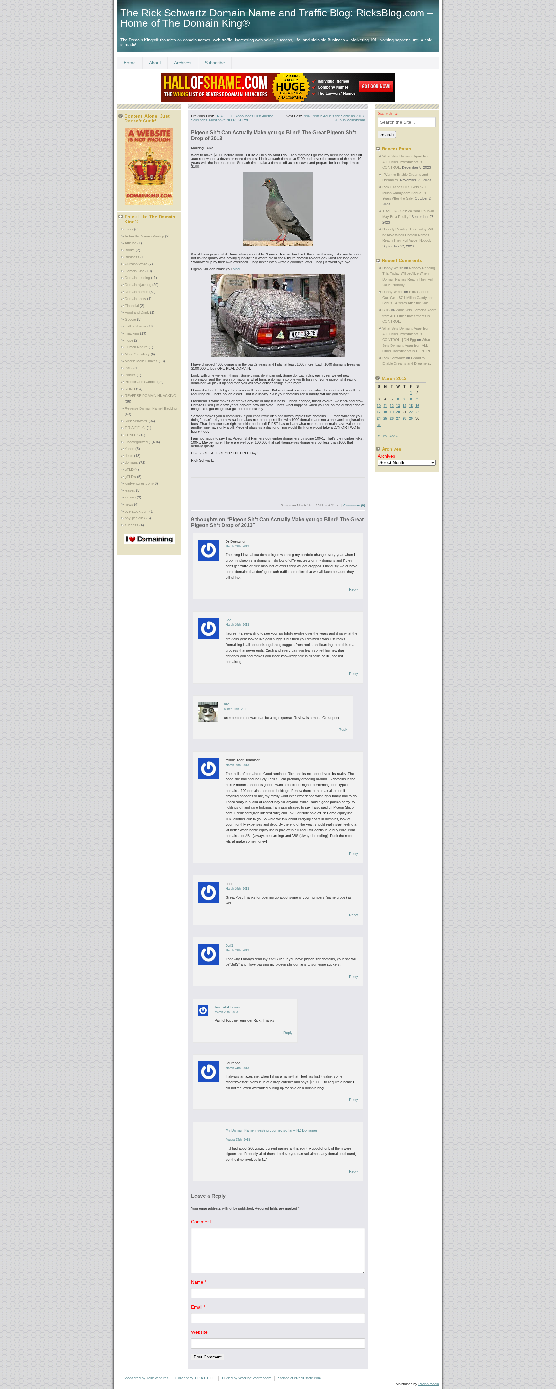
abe (227, 704)
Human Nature (136, 347)
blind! (237, 269)
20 (398, 412)
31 (379, 425)
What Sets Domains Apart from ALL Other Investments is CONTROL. (406, 161)
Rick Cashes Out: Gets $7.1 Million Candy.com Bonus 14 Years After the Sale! (404, 192)
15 (411, 406)
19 (392, 412)
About (155, 62)
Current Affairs (136, 264)
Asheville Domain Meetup (144, 236)
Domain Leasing (137, 278)
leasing (130, 497)
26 (392, 418)
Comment (201, 1221)
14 (404, 406)
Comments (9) (354, 505)
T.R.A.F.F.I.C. (135, 428)
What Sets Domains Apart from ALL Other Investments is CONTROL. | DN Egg (406, 334)
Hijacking (132, 333)
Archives (182, 62)
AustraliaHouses (227, 1007)
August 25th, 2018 (238, 1139)
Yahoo (129, 449)
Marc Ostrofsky (137, 354)
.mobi (129, 229)
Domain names (136, 292)
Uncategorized (136, 442)
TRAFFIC (132, 435)
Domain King (134, 271)
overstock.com (136, 511)
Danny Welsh (392, 268)
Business (132, 257)
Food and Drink (137, 312)
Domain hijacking (138, 285)
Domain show (135, 298)
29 (411, 418)
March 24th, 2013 (237, 1068)
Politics (130, 375)
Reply (353, 589)
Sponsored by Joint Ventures (146, 1378)
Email (198, 1307)
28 (404, 418)
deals (129, 456)
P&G (128, 368)
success (131, 525)
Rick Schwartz (136, 421)
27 (398, 418)
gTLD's (130, 477)
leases (130, 490)
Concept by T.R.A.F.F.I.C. (195, 1378)
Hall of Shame (135, 326)
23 (417, 412)
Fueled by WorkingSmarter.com (246, 1378)
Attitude (130, 243)
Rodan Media (428, 1384)
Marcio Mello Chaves (141, 361)
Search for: (389, 113)
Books (130, 250)
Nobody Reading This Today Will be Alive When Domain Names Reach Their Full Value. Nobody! (407, 234)
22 (411, 412)
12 (392, 406)
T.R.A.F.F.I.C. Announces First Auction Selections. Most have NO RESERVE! (232, 118)
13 (398, 406)
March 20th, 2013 (226, 1012)
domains (131, 462)
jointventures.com (139, 483)
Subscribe (215, 62)
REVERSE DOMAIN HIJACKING (150, 396)
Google (130, 319)
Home (130, 62)
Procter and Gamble (140, 382)
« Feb (382, 436)
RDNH (130, 389)
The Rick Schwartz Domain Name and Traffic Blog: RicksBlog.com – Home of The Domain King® (276, 18)
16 (417, 406)
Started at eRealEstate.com (299, 1378)
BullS (229, 945)
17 (379, 412)
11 (385, 406)
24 (379, 418)
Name (198, 1282)
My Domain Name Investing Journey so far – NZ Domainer (271, 1130)
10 (379, 406)
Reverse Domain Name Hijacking (151, 408)
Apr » (393, 436)
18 (385, 412)
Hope (129, 340)
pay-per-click (135, 518)
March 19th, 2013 (237, 546)
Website (199, 1332)
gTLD (129, 469)
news (129, 504)
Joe (228, 620)
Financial (132, 306)
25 (385, 418)
